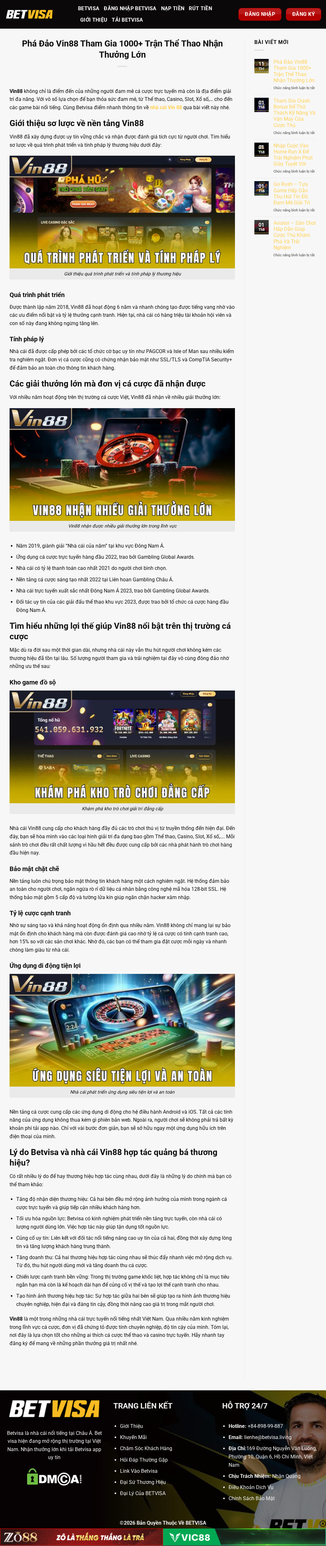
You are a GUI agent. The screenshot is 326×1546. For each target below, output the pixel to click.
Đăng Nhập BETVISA (130, 8)
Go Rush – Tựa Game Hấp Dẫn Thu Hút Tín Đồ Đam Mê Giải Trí (291, 193)
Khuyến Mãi (133, 1437)
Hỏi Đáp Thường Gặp (144, 1460)
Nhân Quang (286, 1476)
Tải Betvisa (127, 20)
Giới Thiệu (93, 20)
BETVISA (88, 8)
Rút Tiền (200, 8)
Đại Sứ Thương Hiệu (143, 1482)
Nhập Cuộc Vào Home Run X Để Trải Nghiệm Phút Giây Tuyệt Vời (293, 155)
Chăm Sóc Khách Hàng (146, 1448)
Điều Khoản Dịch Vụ (251, 1487)
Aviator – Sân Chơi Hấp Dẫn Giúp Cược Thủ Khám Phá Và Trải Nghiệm (294, 235)
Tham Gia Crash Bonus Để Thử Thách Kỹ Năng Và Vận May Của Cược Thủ (294, 113)
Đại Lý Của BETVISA (143, 1493)
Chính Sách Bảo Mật (252, 1498)
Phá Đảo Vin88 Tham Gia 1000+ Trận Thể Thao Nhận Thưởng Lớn (294, 71)
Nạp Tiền (173, 8)
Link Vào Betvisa (139, 1471)
